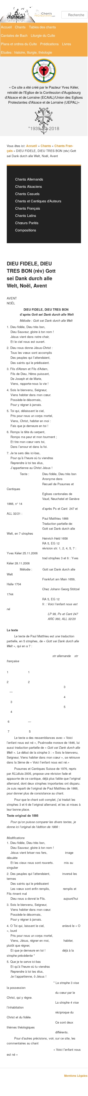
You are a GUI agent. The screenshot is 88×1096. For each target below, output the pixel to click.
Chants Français (27, 208)
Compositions (25, 229)
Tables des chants (42, 26)
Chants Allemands (29, 179)
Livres (66, 43)
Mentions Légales (76, 1075)
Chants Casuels (27, 193)
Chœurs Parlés (27, 222)
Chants (20, 26)
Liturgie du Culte (43, 35)
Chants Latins (25, 215)
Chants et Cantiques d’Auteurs (38, 200)
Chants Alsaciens (28, 186)
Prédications (49, 43)
